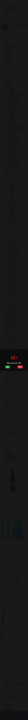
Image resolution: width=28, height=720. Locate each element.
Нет (20, 367)
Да (7, 367)
